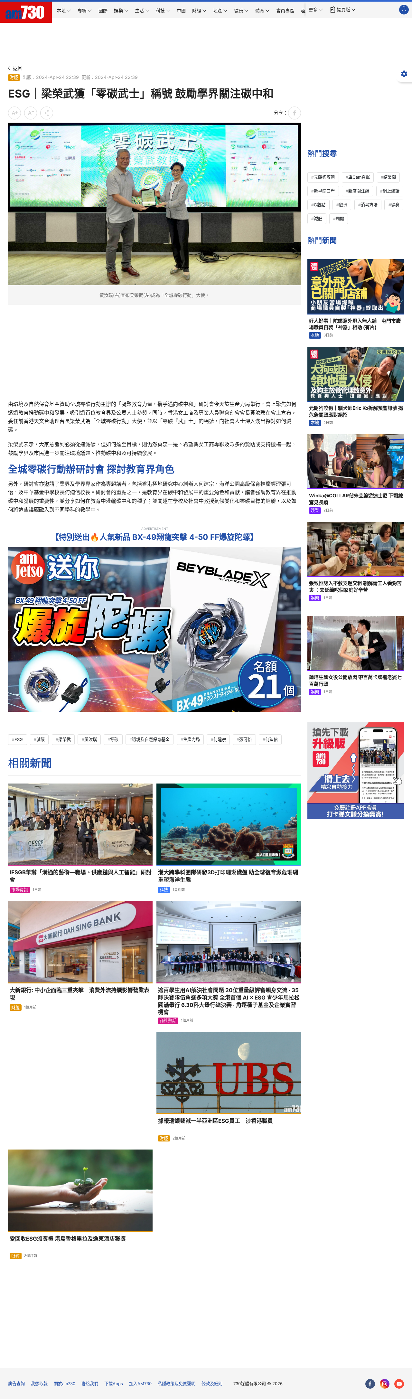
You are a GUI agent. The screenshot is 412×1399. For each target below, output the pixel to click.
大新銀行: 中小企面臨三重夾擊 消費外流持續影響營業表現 (79, 994)
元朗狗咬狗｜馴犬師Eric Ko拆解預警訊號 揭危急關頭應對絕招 (356, 411)
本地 (315, 335)
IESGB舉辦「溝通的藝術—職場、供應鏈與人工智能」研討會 (81, 876)
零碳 (114, 739)
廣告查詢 (16, 1383)
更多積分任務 (239, 1358)
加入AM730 (140, 1383)
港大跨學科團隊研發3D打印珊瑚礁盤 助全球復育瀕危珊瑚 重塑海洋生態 (228, 876)
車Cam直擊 (359, 177)
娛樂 (315, 510)
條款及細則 (211, 1383)
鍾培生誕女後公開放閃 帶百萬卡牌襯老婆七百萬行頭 (355, 680)
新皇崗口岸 (324, 190)
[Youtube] (399, 1384)
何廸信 (271, 739)
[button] (315, 10)
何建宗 (219, 739)
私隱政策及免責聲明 (176, 1383)
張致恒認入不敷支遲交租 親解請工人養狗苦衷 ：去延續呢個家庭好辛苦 (355, 586)
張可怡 (245, 739)
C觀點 (319, 204)
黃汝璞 (90, 739)
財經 (14, 77)
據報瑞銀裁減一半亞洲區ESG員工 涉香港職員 (215, 1121)
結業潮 (389, 177)
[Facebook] (370, 1384)
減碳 (40, 739)
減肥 (318, 218)
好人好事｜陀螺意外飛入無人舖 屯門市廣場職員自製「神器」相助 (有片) (355, 324)
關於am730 (64, 1383)
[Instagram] (384, 1384)
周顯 (340, 218)
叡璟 (343, 204)
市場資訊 (19, 889)
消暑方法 (369, 204)
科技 (164, 889)
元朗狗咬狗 (324, 177)
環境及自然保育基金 (151, 739)
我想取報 (39, 1383)
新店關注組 (358, 190)
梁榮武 (64, 739)
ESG (18, 739)
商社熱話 (168, 1020)
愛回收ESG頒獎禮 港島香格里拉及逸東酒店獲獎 (68, 1238)
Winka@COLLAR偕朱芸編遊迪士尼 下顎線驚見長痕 (356, 499)
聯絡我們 (89, 1383)
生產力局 (191, 739)
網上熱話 (391, 190)
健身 (395, 204)
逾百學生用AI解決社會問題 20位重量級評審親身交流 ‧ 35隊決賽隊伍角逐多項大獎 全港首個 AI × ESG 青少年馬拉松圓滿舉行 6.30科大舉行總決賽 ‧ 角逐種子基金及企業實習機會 (229, 1001)
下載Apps (113, 1383)
